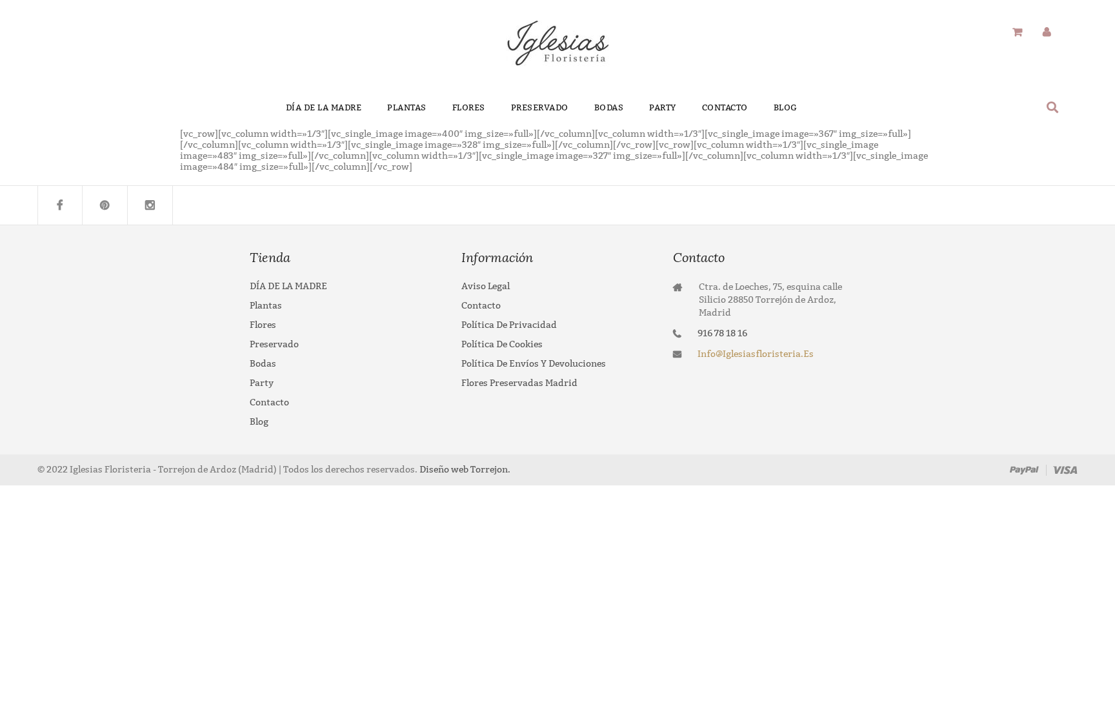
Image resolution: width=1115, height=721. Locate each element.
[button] (1053, 107)
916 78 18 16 (722, 333)
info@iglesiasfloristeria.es (756, 354)
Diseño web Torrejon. (463, 469)
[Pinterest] (105, 205)
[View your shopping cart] (1017, 32)
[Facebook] (60, 205)
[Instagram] (150, 205)
